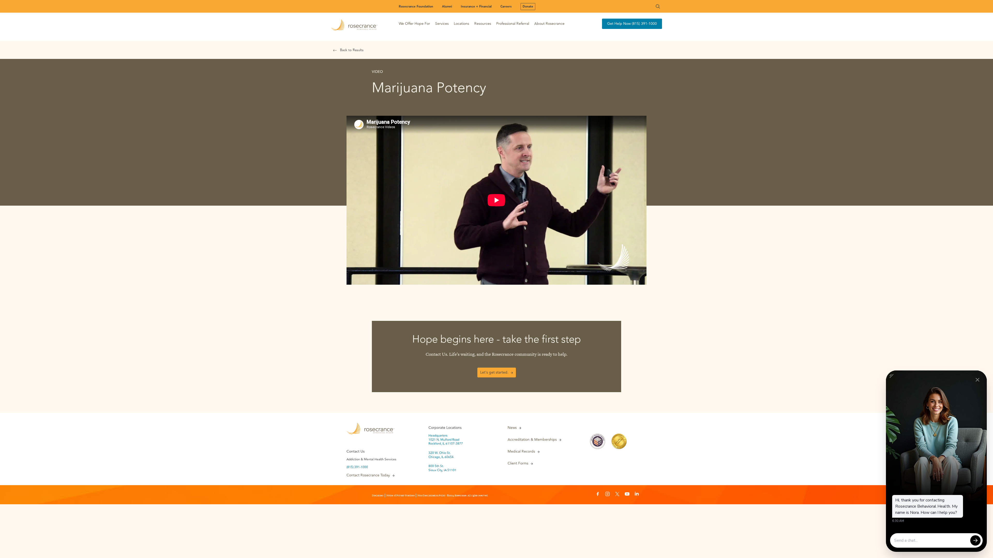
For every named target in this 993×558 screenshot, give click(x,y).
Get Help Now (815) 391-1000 (632, 23)
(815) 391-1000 (357, 467)
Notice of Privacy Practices (400, 495)
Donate (528, 6)
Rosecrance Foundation (416, 6)
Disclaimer (377, 495)
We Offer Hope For (414, 23)
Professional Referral (512, 23)
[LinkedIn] (637, 495)
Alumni (447, 6)
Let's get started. (494, 372)
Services (442, 23)
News (512, 428)
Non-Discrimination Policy (431, 495)
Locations (461, 23)
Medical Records (521, 452)
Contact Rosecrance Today (368, 475)
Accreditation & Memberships (532, 440)
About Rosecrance (549, 23)
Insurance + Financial (476, 6)
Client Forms (518, 463)
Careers (506, 6)
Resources (482, 23)
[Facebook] (597, 495)
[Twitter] (617, 495)
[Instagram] (607, 495)
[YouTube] (627, 495)
